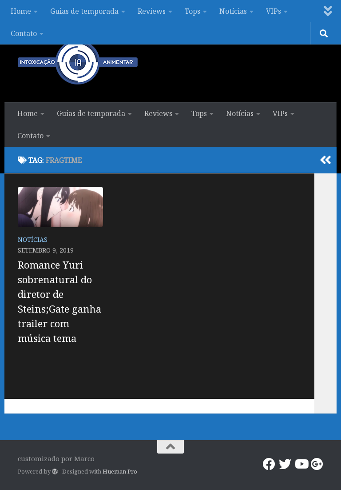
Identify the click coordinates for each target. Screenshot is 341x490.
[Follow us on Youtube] (301, 464)
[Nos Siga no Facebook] (269, 464)
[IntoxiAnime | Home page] (78, 62)
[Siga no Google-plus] (317, 464)
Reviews (152, 11)
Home (21, 11)
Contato (24, 33)
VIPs (273, 11)
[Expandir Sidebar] (325, 160)
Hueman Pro (120, 471)
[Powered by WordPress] (55, 471)
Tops (192, 11)
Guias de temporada (84, 11)
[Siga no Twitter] (285, 464)
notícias (33, 239)
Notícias (233, 11)
